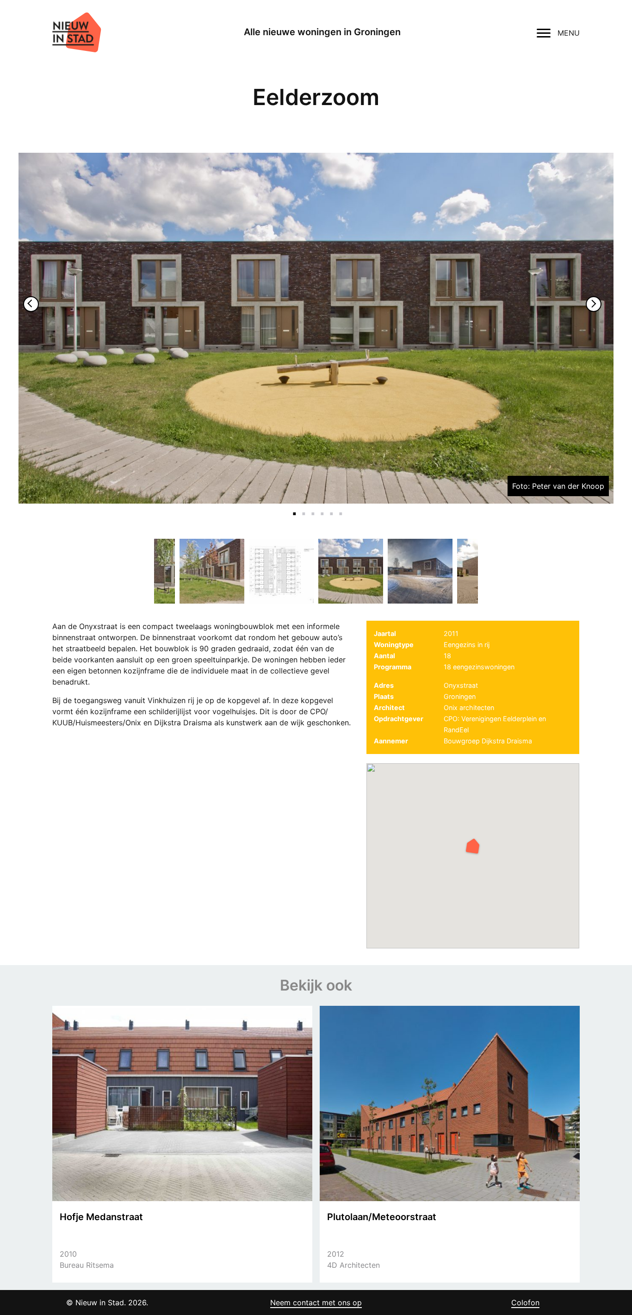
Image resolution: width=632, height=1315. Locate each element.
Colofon (525, 1302)
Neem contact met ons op (316, 1302)
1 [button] (292, 508)
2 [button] (302, 508)
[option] (316, 328)
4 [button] (320, 508)
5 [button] (330, 508)
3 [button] (311, 508)
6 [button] (339, 508)
